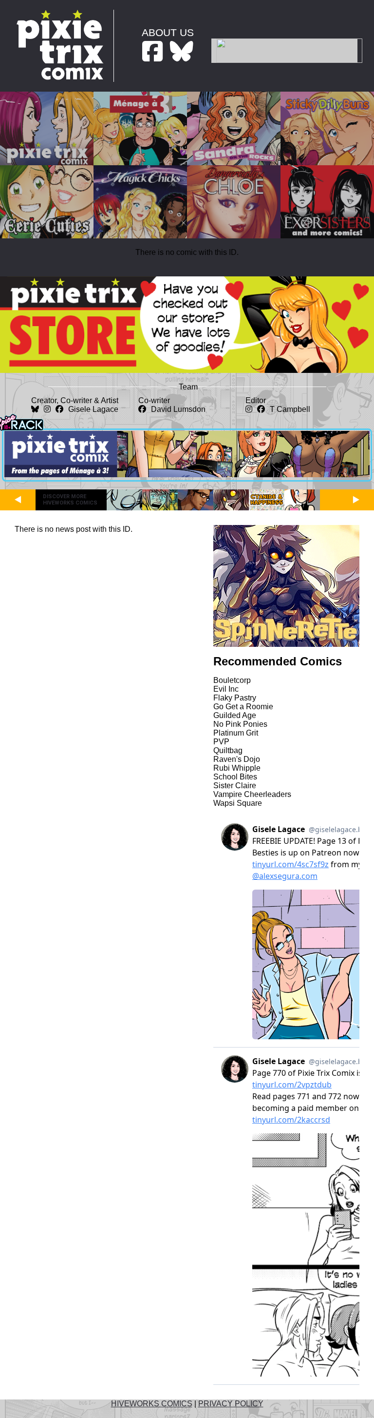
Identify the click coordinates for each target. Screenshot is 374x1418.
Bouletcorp (232, 680)
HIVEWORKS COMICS (151, 1403)
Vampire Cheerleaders (252, 794)
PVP (221, 742)
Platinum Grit (235, 733)
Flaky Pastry (234, 698)
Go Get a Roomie (243, 706)
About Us (168, 32)
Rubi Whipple (237, 768)
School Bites (235, 777)
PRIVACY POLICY (230, 1403)
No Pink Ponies (240, 724)
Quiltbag (228, 750)
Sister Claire (234, 785)
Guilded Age (234, 715)
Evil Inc (226, 689)
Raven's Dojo (236, 759)
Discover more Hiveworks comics (70, 499)
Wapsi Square (237, 803)
